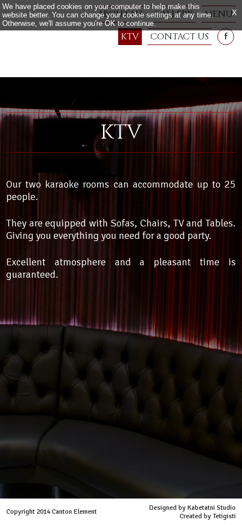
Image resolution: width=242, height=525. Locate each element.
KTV (130, 36)
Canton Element (39, 58)
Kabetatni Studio (211, 508)
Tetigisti (224, 516)
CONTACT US (179, 36)
